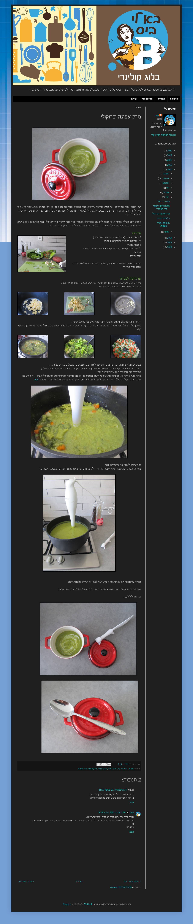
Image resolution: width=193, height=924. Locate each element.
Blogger (67, 904)
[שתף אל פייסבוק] (100, 764)
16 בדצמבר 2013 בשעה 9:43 (112, 812)
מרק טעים (92, 768)
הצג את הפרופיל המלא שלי (163, 135)
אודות (134, 98)
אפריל (166, 192)
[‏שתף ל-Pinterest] (98, 764)
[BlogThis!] (106, 764)
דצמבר (165, 173)
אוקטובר (165, 178)
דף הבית (174, 98)
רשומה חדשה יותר (131, 881)
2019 (169, 155)
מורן (132, 812)
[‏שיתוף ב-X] (103, 764)
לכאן (36, 379)
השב (132, 802)
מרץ (167, 197)
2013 (169, 242)
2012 (169, 247)
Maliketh (88, 904)
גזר (119, 768)
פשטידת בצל (164, 201)
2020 (169, 150)
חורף (114, 768)
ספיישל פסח (147, 98)
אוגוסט (165, 183)
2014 (169, 238)
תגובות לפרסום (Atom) (121, 887)
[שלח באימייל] (109, 764)
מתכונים (161, 98)
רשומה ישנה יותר (26, 881)
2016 (169, 165)
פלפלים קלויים (163, 218)
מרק (109, 768)
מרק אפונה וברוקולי (161, 213)
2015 (169, 169)
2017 (169, 160)
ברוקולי (124, 768)
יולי (167, 187)
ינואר (166, 231)
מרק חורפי (102, 768)
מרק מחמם (82, 768)
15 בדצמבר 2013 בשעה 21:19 (113, 789)
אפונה (131, 768)
